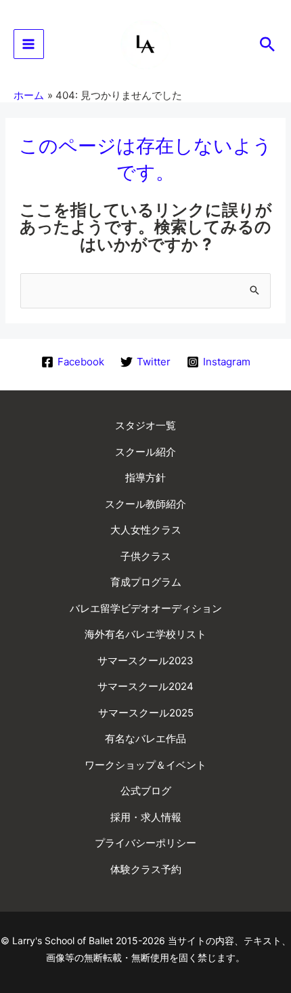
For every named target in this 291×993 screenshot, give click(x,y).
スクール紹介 (145, 451)
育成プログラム (145, 581)
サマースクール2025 (146, 712)
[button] (267, 44)
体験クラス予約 (145, 869)
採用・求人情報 (145, 817)
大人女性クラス (145, 529)
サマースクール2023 (145, 660)
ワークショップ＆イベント (145, 764)
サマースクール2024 (145, 686)
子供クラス (145, 556)
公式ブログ (145, 790)
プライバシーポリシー (145, 842)
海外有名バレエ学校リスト (145, 634)
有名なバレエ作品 (145, 738)
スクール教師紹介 (145, 504)
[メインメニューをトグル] (29, 44)
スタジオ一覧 (145, 425)
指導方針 (145, 477)
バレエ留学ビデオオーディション (146, 608)
